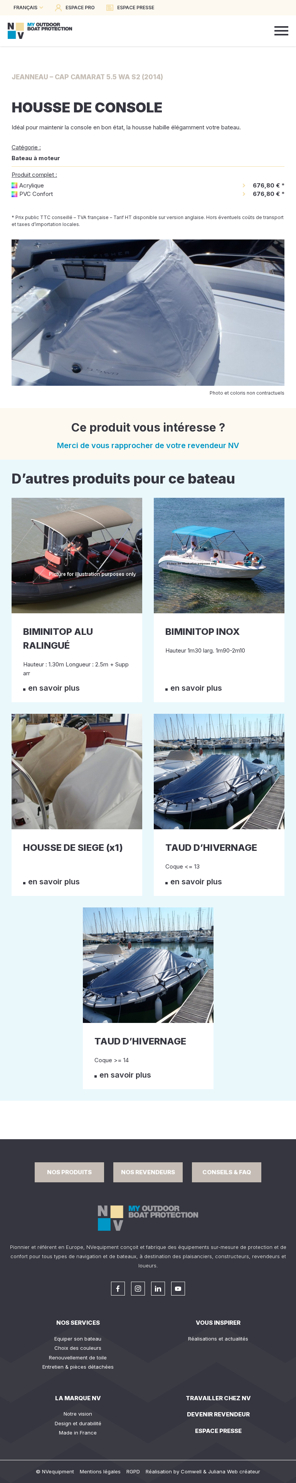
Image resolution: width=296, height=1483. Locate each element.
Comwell (191, 1471)
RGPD (133, 1471)
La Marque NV (78, 1398)
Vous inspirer (218, 1322)
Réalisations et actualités (218, 1339)
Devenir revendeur (218, 1414)
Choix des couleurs (77, 1348)
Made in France (78, 1432)
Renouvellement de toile (78, 1357)
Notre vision (78, 1414)
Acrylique (31, 185)
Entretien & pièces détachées (78, 1367)
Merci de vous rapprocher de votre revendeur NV (148, 445)
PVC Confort (36, 194)
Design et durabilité (78, 1423)
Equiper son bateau (77, 1339)
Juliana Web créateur (234, 1471)
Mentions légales (100, 1471)
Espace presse (218, 1430)
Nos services (78, 1322)
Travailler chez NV (218, 1398)
